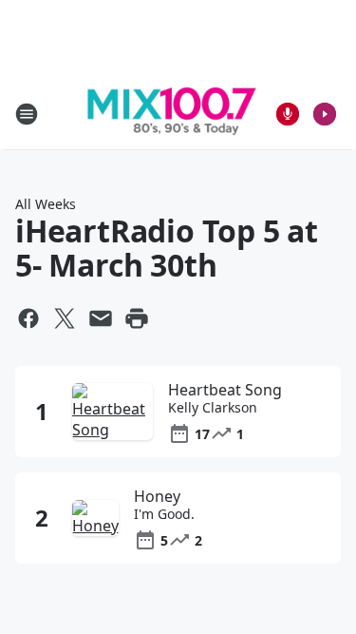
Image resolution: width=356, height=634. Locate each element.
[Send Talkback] (287, 114)
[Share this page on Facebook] (28, 318)
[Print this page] (136, 318)
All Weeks (45, 204)
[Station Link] (171, 114)
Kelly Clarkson (212, 407)
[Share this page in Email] (100, 318)
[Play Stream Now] (324, 114)
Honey (157, 496)
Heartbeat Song (225, 389)
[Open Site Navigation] (26, 114)
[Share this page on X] (64, 318)
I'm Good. (164, 514)
